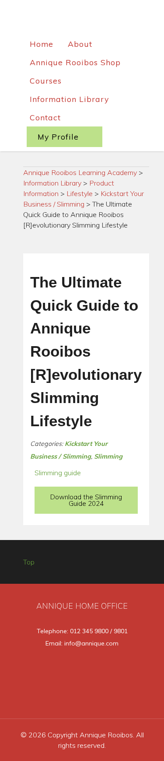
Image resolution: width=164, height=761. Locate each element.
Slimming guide (58, 472)
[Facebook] (39, 698)
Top (29, 562)
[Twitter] (69, 698)
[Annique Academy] (82, 19)
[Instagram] (98, 698)
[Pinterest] (126, 698)
